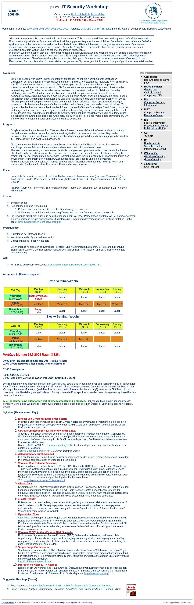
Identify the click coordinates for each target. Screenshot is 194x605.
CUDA (30, 445)
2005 (41, 28)
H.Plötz (106, 28)
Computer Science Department (153, 21)
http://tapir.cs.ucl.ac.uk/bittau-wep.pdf (44, 480)
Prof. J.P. (80, 14)
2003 (53, 28)
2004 (47, 28)
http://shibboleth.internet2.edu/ (35, 561)
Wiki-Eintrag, (59, 383)
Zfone (42, 520)
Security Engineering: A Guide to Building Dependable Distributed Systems (70, 585)
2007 (29, 28)
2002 (59, 28)
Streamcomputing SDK (60, 445)
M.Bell (97, 28)
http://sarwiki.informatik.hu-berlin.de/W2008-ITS (74, 264)
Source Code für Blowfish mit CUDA (38, 450)
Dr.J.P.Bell (86, 28)
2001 (65, 28)
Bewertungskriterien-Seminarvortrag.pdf (39, 221)
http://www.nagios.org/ (96, 573)
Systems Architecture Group (153, 23)
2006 (35, 28)
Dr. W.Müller (97, 14)
